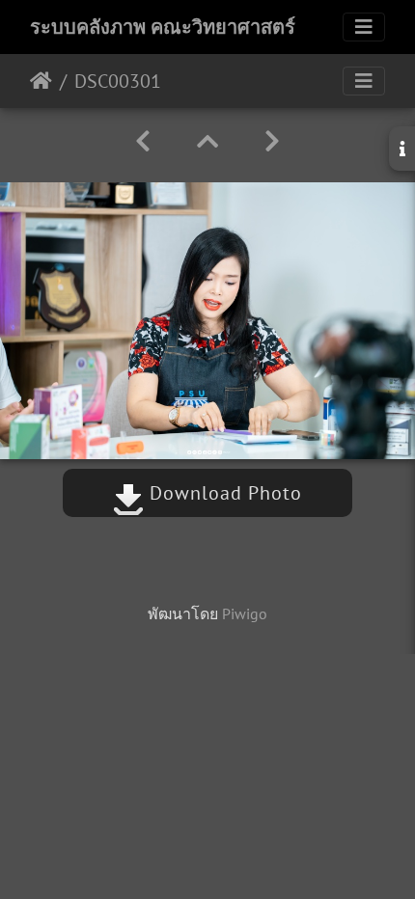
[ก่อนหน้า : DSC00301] (143, 141)
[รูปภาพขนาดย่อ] (207, 141)
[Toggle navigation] (364, 27)
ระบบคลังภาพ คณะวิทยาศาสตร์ (162, 27)
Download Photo (223, 492)
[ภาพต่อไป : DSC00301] (272, 141)
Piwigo (244, 613)
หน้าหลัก (41, 81)
